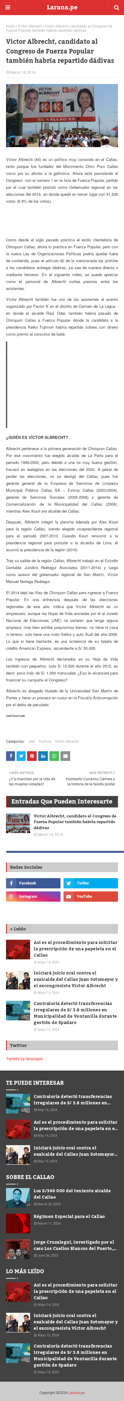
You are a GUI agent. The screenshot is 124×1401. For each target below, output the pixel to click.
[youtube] (91, 896)
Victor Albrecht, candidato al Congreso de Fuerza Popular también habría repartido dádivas (75, 822)
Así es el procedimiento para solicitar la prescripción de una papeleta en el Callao (75, 949)
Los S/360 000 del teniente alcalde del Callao (72, 1194)
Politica (45, 741)
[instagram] (33, 896)
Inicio (10, 26)
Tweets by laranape (24, 1058)
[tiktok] (33, 910)
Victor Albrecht (30, 26)
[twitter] (91, 883)
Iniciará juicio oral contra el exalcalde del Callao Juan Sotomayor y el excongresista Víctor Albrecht (76, 979)
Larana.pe (62, 8)
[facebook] (33, 883)
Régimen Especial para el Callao (69, 1217)
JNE (31, 741)
